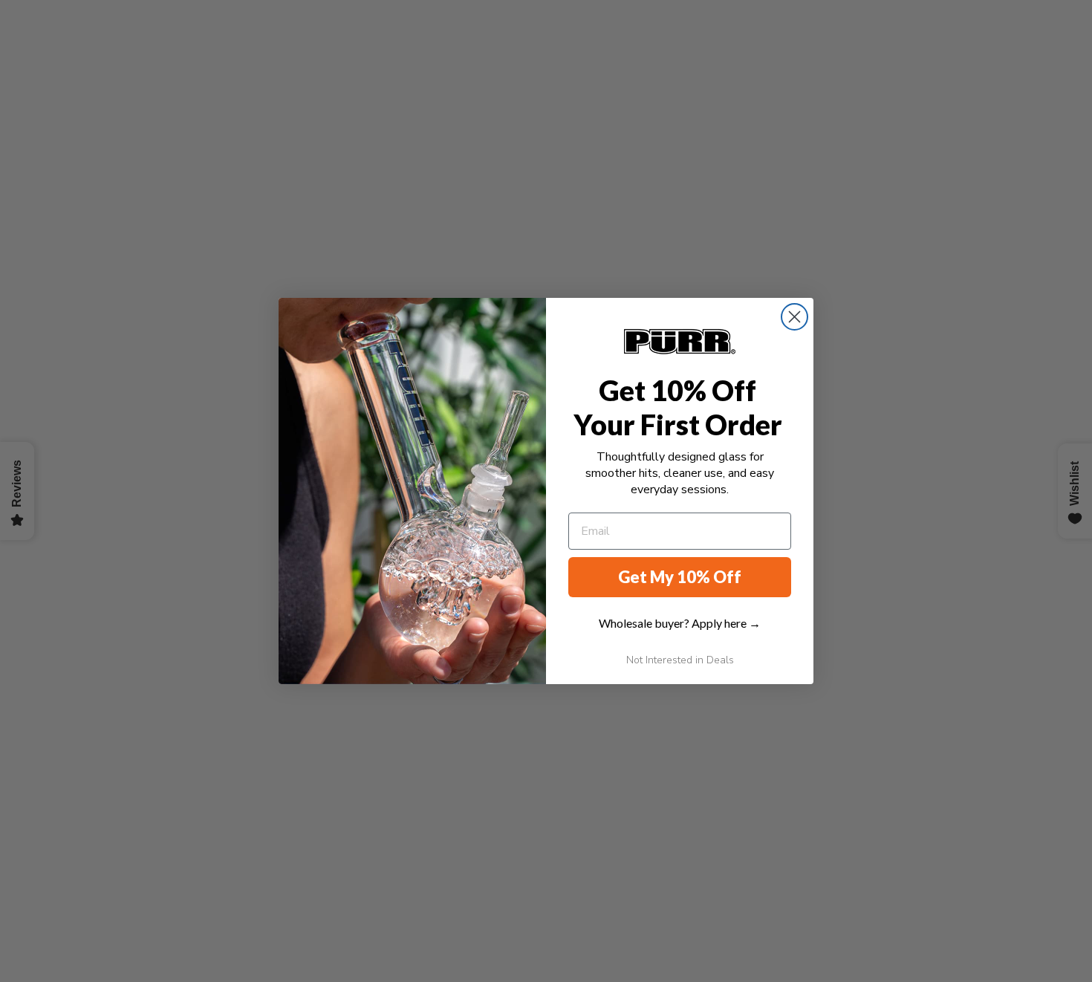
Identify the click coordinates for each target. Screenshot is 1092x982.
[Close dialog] (794, 317)
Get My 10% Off (679, 577)
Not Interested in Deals (680, 660)
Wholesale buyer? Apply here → (680, 623)
